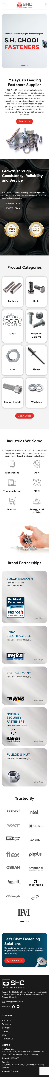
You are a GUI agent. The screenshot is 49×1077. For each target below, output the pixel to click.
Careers (6, 1031)
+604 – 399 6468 (11, 1058)
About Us (6, 1020)
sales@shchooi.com (14, 1002)
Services (6, 1027)
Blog (4, 1035)
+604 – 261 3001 (11, 1071)
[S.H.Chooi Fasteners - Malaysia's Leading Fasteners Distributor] (24, 4)
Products (6, 1024)
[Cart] (46, 4)
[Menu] (4, 4)
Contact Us (7, 1038)
